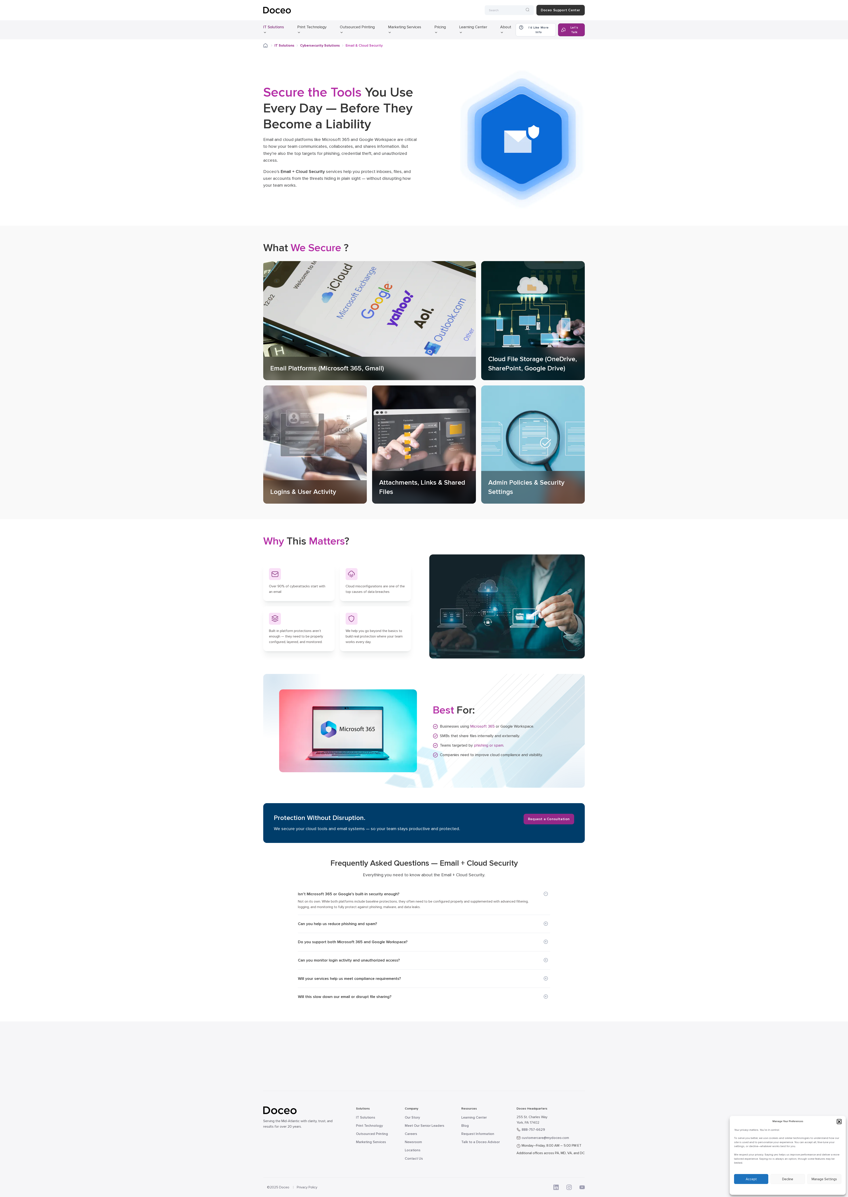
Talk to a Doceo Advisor (480, 1142)
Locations (412, 1150)
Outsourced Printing (357, 27)
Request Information (477, 1134)
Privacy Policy (307, 1187)
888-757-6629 (533, 1129)
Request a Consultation (549, 819)
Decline (787, 1179)
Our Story (412, 1117)
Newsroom (413, 1142)
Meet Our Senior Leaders (424, 1125)
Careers (411, 1134)
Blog (465, 1125)
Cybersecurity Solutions (320, 45)
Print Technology (312, 27)
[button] (839, 1121)
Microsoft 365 (482, 726)
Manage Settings (824, 1179)
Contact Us (414, 1158)
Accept (751, 1179)
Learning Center (473, 27)
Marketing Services (404, 27)
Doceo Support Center (560, 10)
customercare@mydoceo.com (545, 1138)
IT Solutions (273, 27)
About (505, 27)
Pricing (440, 27)
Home (268, 45)
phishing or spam (488, 745)
